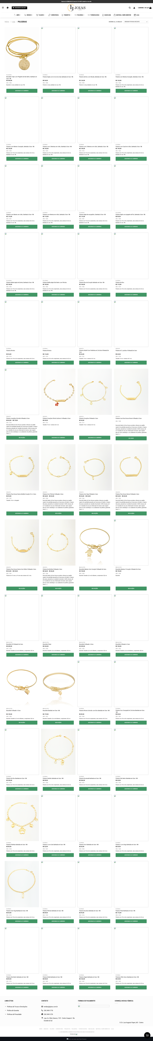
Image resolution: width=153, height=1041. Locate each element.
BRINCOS (29, 15)
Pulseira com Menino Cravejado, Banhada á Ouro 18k (20, 146)
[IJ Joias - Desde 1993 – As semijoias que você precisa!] (76, 7)
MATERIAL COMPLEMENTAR (123, 15)
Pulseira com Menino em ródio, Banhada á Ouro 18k (20, 214)
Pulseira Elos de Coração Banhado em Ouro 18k (91, 282)
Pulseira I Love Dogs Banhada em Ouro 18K (127, 844)
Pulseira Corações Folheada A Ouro (88, 418)
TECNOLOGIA (73, 1034)
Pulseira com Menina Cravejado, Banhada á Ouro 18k (130, 77)
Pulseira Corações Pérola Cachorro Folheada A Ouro (57, 418)
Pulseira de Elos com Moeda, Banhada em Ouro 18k (92, 77)
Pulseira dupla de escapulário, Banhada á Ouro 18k (92, 214)
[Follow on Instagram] (3, 8)
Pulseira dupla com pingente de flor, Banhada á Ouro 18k (130, 214)
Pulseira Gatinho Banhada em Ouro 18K (53, 778)
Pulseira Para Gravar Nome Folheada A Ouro (127, 494)
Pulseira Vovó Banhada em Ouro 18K (89, 844)
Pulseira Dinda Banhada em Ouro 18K (52, 977)
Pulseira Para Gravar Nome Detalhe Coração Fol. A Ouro (21, 494)
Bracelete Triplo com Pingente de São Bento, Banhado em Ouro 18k (21, 77)
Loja (13, 22)
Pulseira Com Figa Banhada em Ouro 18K (17, 911)
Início (7, 22)
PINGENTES (67, 15)
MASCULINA (107, 15)
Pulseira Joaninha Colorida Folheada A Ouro (18, 418)
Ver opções (22, 437)
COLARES (41, 15)
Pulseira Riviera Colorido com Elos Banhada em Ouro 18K (94, 710)
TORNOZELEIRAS (94, 15)
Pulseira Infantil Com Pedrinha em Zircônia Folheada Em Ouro (94, 351)
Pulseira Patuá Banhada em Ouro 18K (125, 911)
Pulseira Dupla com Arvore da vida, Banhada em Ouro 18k (58, 77)
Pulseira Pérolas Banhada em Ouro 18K (53, 911)
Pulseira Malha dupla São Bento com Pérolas (55, 282)
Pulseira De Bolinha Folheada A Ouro (52, 569)
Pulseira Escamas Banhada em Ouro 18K (90, 911)
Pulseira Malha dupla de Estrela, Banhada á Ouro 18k (20, 282)
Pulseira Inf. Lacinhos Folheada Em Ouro (126, 350)
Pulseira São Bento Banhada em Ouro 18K (127, 778)
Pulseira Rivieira (10, 350)
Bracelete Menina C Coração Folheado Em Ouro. (128, 569)
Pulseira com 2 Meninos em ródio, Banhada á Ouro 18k (93, 146)
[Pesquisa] (130, 8)
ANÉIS (18, 15)
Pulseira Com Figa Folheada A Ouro (88, 494)
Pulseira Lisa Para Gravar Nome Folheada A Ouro (129, 418)
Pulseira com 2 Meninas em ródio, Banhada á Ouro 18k (57, 146)
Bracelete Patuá (47, 644)
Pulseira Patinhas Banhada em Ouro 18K (16, 844)
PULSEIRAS (80, 15)
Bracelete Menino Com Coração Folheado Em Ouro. (92, 569)
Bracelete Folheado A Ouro (86, 644)
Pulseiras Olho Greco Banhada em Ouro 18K (127, 977)
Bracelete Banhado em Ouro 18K (51, 710)
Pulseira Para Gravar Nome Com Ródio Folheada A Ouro (21, 569)
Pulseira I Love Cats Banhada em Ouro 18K (54, 844)
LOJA (137, 15)
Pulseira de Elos (120, 282)
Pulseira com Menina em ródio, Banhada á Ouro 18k (56, 214)
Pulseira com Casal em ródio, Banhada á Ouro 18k (129, 146)
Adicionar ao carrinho (22, 90)
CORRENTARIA (55, 15)
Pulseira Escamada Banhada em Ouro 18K (90, 778)
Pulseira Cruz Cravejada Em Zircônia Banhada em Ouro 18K (130, 711)
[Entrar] (134, 7)
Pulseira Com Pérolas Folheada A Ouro (53, 494)
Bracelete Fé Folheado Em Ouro (14, 644)
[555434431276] (8, 8)
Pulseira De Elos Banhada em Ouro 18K (16, 778)
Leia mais (131, 438)
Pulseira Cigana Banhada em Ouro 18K (89, 977)
